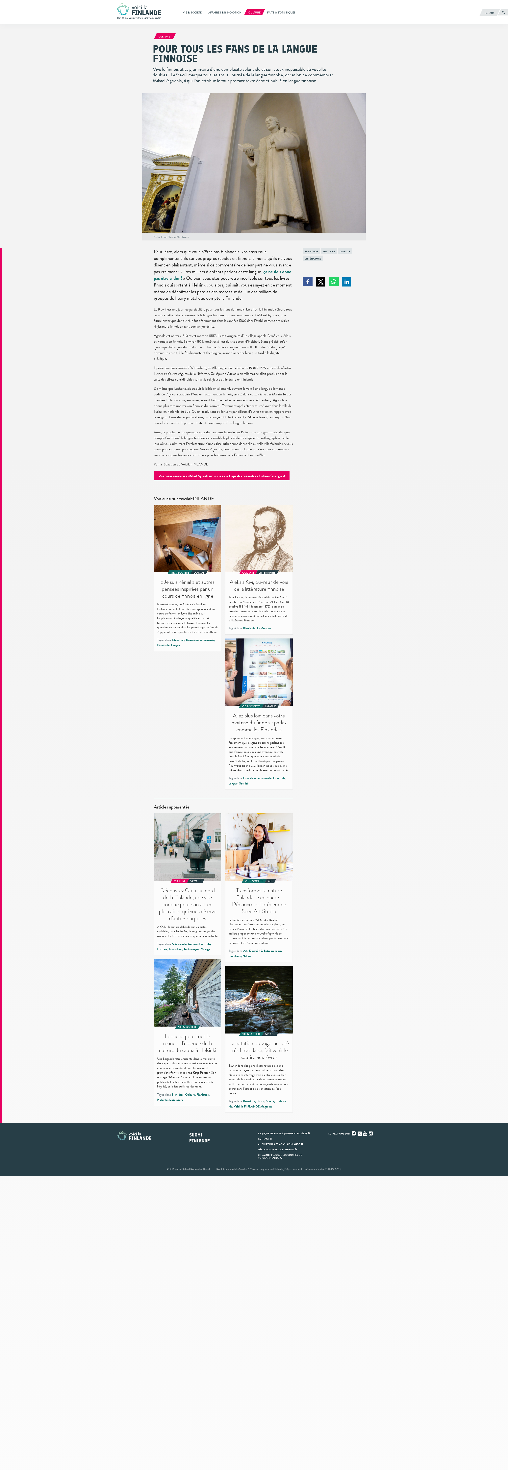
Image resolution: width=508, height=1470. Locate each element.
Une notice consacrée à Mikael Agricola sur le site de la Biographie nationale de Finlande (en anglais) (222, 475)
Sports (270, 1101)
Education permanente (200, 639)
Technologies (191, 949)
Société (243, 783)
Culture (193, 943)
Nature (246, 956)
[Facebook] (354, 1133)
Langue (345, 251)
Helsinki (162, 1099)
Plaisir (260, 1101)
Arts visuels (179, 943)
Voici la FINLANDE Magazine (253, 1106)
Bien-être (178, 1094)
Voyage (205, 949)
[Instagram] (371, 1133)
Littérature (313, 259)
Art (245, 950)
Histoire (329, 251)
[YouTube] (365, 1133)
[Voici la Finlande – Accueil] (139, 11)
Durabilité (255, 950)
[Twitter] (359, 1133)
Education (178, 639)
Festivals (204, 943)
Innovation (175, 949)
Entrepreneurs (272, 950)
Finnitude (311, 251)
